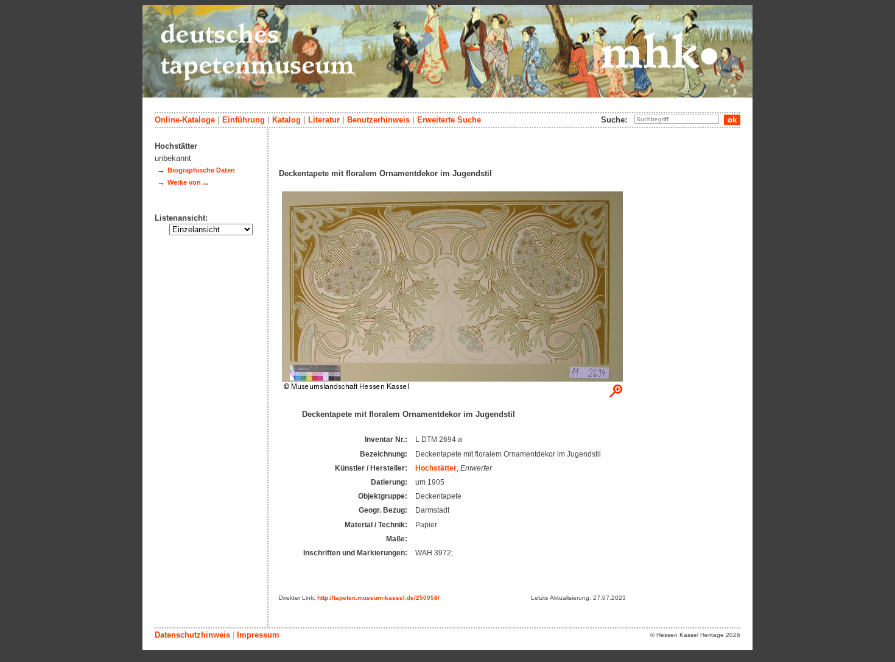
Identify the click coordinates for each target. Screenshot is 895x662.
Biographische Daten (201, 170)
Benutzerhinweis (378, 119)
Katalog (286, 119)
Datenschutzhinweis (192, 634)
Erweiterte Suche (449, 119)
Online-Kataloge (185, 119)
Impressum (258, 634)
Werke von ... (187, 182)
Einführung (243, 119)
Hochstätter (436, 468)
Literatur (324, 119)
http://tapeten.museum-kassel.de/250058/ (378, 597)
